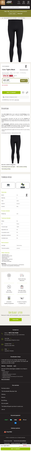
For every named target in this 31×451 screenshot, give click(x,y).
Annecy (3, 365)
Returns (3, 397)
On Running (5, 66)
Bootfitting (4, 400)
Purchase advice (5, 388)
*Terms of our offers (8, 440)
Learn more (16, 99)
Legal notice (24, 443)
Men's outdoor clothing (22, 166)
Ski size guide (4, 403)
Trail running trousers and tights (10, 18)
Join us (3, 409)
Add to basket (11, 92)
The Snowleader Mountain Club (9, 391)
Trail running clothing (5, 168)
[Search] (29, 6)
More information (5, 379)
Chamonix (9, 365)
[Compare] (27, 92)
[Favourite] (23, 92)
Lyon (15, 365)
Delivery (3, 394)
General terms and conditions (20, 440)
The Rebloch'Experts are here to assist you (12, 406)
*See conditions (6, 81)
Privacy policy (7, 443)
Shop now (20, 13)
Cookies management (15, 443)
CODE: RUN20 (12, 13)
